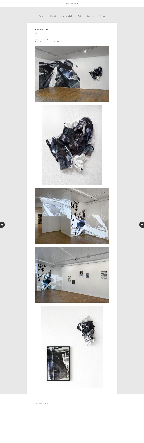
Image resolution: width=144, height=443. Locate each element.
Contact (102, 16)
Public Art (52, 16)
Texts (80, 16)
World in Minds (67, 16)
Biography (90, 16)
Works (41, 16)
